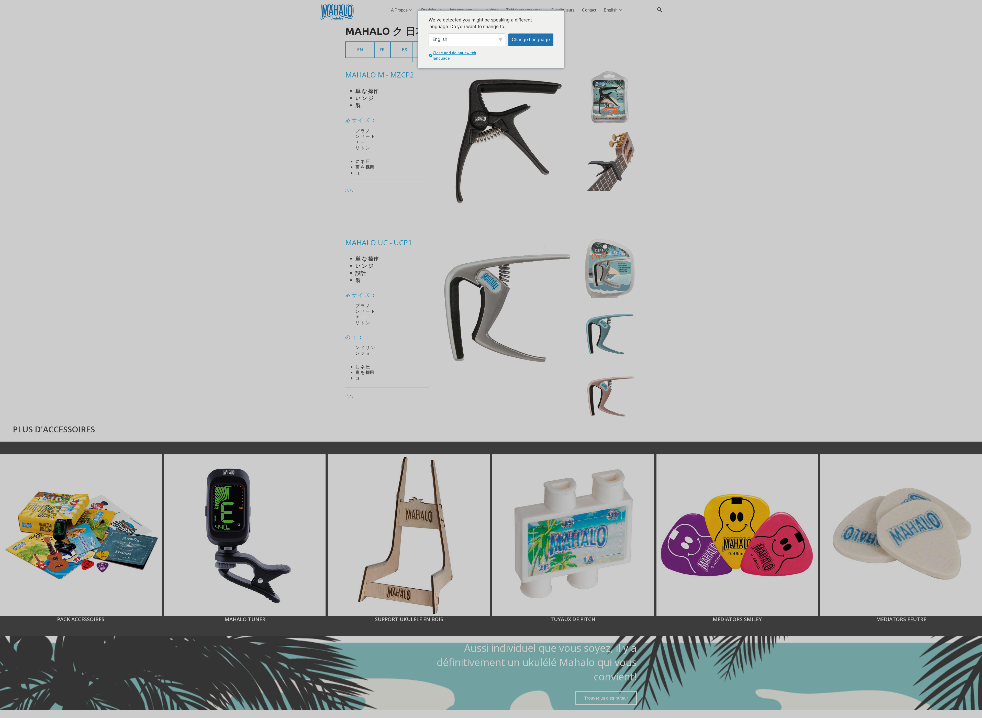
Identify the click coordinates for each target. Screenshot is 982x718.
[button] (660, 8)
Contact (589, 10)
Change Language (531, 39)
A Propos (399, 10)
